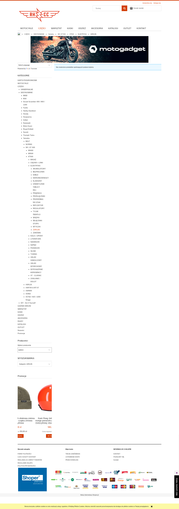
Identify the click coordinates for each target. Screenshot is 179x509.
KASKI (20, 312)
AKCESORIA (22, 318)
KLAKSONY (37, 181)
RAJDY (20, 321)
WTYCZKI (37, 227)
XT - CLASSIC (35, 275)
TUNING (33, 254)
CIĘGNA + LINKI (36, 163)
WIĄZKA (36, 217)
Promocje (21, 333)
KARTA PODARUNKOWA (27, 80)
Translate (34, 69)
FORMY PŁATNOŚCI (24, 454)
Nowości (21, 330)
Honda (25, 114)
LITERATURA (35, 239)
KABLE (35, 175)
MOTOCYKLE (23, 83)
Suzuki (25, 132)
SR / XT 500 (30, 147)
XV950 (28, 294)
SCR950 (29, 144)
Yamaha (26, 138)
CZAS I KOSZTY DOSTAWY (27, 457)
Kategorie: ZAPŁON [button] (25, 364)
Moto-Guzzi (27, 126)
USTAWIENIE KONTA (73, 457)
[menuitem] (27, 28)
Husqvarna (27, 117)
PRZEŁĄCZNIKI (39, 196)
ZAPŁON (36, 230)
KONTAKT (116, 454)
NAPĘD (33, 245)
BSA (24, 99)
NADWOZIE (35, 242)
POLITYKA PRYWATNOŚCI (27, 466)
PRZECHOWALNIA (72, 460)
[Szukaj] (124, 8)
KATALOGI (22, 324)
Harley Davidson (29, 111)
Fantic (25, 108)
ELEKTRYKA (35, 166)
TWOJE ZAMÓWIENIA (73, 454)
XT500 (30, 156)
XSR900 (29, 291)
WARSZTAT (22, 309)
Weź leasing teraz (176, 487)
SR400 (30, 150)
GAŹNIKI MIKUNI (24, 306)
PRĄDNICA (37, 193)
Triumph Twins (28, 135)
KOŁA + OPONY (36, 236)
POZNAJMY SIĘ (118, 457)
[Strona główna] (39, 14)
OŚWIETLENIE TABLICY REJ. (38, 187)
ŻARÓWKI (37, 233)
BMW (25, 95)
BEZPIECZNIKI (38, 172)
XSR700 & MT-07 (32, 288)
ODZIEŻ (21, 315)
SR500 (30, 153)
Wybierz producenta (24, 345)
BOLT (28, 141)
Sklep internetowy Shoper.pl (89, 495)
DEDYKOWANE (27, 92)
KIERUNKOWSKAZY (41, 178)
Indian (25, 120)
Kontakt (115, 460)
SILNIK (33, 251)
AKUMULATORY (39, 169)
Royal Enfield (28, 129)
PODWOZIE (35, 248)
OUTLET (21, 327)
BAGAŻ (33, 160)
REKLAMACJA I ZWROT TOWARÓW (30, 460)
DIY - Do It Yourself (28, 303)
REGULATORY (38, 208)
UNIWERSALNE (27, 89)
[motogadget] (89, 49)
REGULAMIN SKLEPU (25, 463)
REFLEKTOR (38, 205)
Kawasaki (26, 123)
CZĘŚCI (21, 86)
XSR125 (29, 285)
